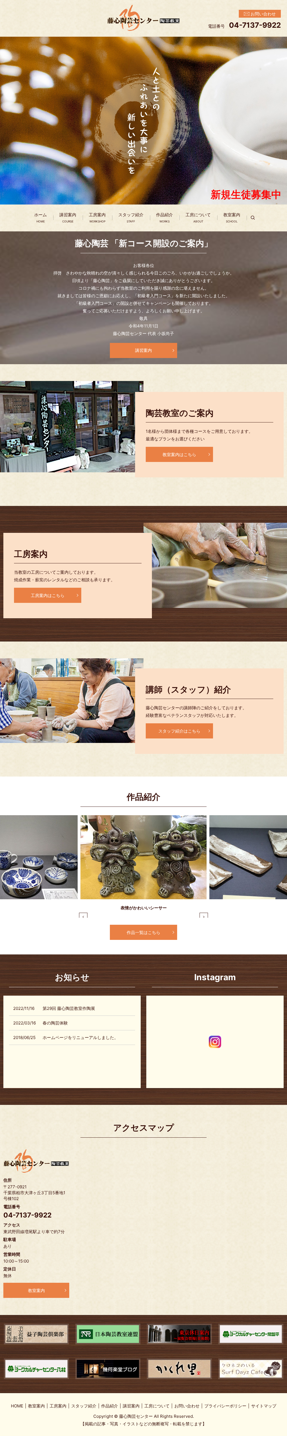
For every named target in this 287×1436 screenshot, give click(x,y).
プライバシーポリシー (225, 1406)
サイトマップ (263, 1406)
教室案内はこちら (179, 454)
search (256, 217)
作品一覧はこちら (143, 932)
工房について (198, 217)
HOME (17, 1406)
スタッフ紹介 (131, 217)
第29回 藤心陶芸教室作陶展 (69, 1008)
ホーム (40, 217)
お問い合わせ (187, 1406)
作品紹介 (164, 217)
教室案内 (231, 217)
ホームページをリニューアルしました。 (80, 1037)
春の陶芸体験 (55, 1023)
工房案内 (97, 217)
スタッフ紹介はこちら (179, 731)
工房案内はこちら (47, 595)
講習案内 (67, 217)
